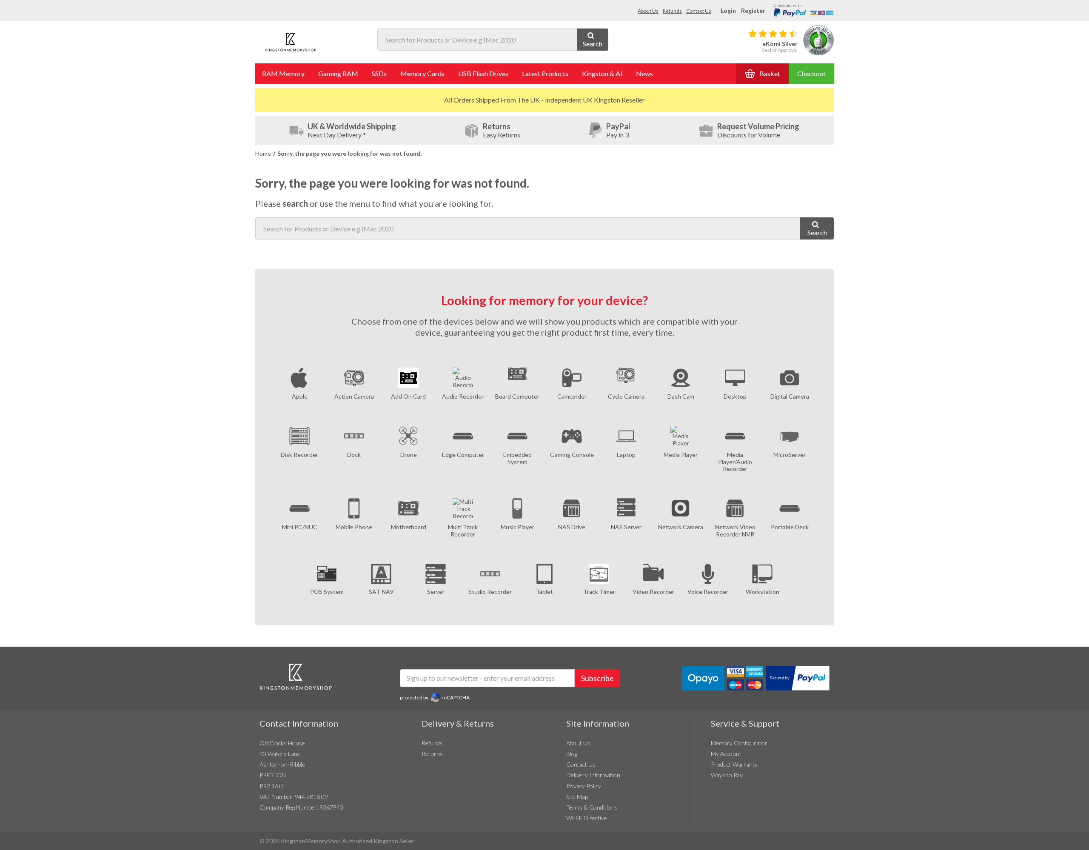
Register (753, 10)
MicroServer (789, 454)
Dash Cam (680, 396)
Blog (571, 753)
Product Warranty (734, 764)
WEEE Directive (586, 817)
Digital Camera (789, 396)
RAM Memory (283, 73)
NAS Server (626, 527)
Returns (432, 753)
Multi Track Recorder (463, 530)
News (644, 73)
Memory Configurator (739, 743)
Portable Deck (790, 527)
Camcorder (572, 396)
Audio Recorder (463, 396)
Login (728, 10)
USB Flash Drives (483, 73)
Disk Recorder (299, 454)
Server (436, 591)
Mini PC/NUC (299, 527)
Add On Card (408, 396)
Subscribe (597, 678)
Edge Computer (463, 454)
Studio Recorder (490, 591)
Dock (354, 454)
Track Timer (599, 591)
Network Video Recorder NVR (735, 530)
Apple (300, 396)
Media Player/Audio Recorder (735, 462)
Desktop (735, 396)
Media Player (681, 454)
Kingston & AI (602, 73)
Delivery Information (593, 775)
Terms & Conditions (592, 807)
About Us (648, 11)
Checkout (811, 73)
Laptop (626, 454)
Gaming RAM (338, 73)
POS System (327, 591)
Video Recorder (653, 591)
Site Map (577, 796)
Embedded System (517, 458)
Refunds (672, 11)
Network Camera (680, 527)
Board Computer (517, 396)
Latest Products (545, 73)
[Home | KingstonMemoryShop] (290, 42)
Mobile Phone (354, 527)
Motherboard (408, 527)
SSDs (379, 73)
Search (592, 44)
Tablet (544, 591)
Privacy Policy (583, 786)
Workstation (762, 591)
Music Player (517, 527)
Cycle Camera (626, 396)
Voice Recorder (707, 591)
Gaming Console (572, 454)
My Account (726, 753)
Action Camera (354, 396)
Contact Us (698, 11)
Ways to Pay (727, 775)
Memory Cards (422, 73)
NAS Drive (571, 527)
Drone (408, 454)
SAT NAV (381, 591)
